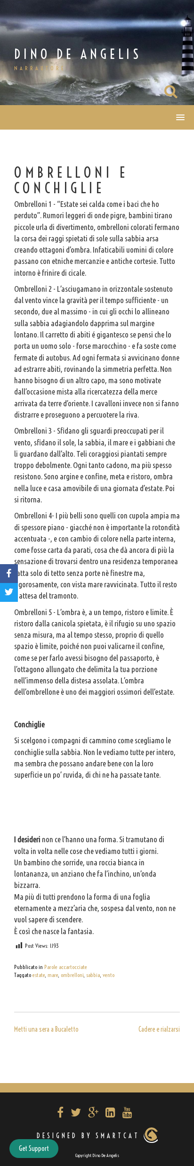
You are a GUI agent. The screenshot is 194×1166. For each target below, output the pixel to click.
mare (53, 974)
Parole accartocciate (65, 966)
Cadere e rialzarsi (159, 1029)
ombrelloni (72, 974)
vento (108, 974)
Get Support (34, 1148)
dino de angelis (78, 54)
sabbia (93, 974)
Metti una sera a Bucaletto (46, 1029)
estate (38, 974)
